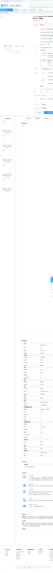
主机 (4, 12)
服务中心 (40, 553)
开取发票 (29, 553)
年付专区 (24, 9)
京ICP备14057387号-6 (47, 567)
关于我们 (6, 551)
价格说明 (29, 551)
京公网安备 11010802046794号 (35, 567)
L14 (39, 7)
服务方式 (17, 557)
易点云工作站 (35, 7)
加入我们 (6, 553)
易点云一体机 (43, 7)
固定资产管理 (33, 9)
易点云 (7, 12)
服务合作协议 (18, 558)
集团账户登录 (41, 551)
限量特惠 (17, 9)
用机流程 (17, 553)
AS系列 (30, 7)
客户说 (40, 9)
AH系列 (47, 7)
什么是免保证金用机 (19, 551)
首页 (1, 12)
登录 (49, 98)
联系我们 (6, 555)
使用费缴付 (18, 555)
